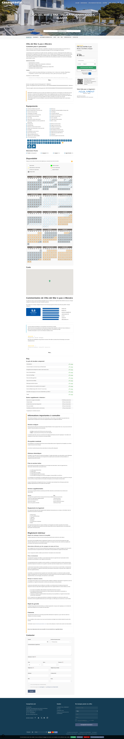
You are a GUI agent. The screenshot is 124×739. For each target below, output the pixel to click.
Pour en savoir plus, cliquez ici (97, 737)
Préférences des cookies (71, 734)
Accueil (77, 3)
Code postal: (53, 673)
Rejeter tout (86, 737)
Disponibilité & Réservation (46, 37)
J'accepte (73, 737)
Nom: (44, 662)
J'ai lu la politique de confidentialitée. (38, 684)
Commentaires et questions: (34, 644)
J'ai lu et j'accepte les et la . (44, 687)
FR (110, 3)
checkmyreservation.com (41, 623)
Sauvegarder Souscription (86, 724)
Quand (29, 639)
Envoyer (31, 691)
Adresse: (29, 673)
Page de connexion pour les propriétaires (63, 713)
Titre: (29, 662)
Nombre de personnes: (55, 639)
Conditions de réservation (72, 732)
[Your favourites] (121, 3)
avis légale (41, 687)
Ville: (29, 678)
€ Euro (114, 3)
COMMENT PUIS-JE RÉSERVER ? (63, 707)
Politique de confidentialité (85, 732)
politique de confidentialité (52, 687)
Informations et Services (94, 3)
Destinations (84, 3)
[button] (49, 281)
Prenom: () (60, 662)
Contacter (75, 37)
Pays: (52, 678)
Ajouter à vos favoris (87, 70)
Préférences (79, 737)
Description (29, 37)
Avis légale (94, 732)
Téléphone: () (31, 667)
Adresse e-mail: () (32, 656)
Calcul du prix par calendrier (86, 67)
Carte (54, 37)
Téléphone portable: (55, 667)
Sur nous (58, 708)
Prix (62, 37)
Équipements (35, 37)
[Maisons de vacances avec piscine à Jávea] (16, 2)
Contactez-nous (60, 710)
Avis (58, 37)
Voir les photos (63, 30)
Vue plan (105, 3)
